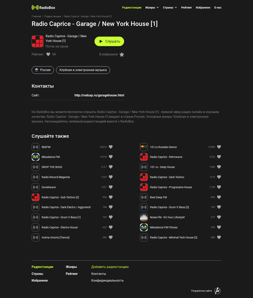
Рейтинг (186, 7)
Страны (168, 7)
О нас (217, 7)
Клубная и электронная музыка (83, 70)
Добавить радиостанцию (110, 267)
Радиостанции (131, 7)
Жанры (150, 7)
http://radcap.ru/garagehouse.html (99, 95)
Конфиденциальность (107, 280)
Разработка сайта (201, 290)
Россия (45, 70)
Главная (36, 16)
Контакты (98, 274)
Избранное (203, 7)
